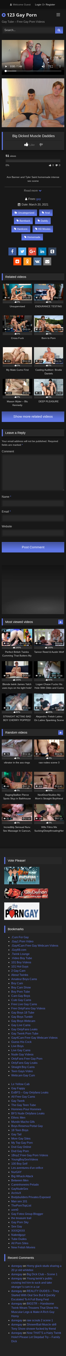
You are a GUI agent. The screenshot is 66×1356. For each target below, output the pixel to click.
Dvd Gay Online (21, 1146)
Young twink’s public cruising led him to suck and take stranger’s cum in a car (31, 1282)
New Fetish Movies (23, 1247)
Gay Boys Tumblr (22, 1016)
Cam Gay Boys (20, 995)
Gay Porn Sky (20, 1222)
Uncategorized (26, 212)
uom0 (14, 1209)
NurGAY (16, 1172)
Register (50, 4)
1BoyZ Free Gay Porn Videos (29, 1155)
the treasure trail (21, 1218)
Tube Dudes (19, 1239)
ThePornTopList (21, 1205)
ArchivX (16, 1192)
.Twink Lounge (20, 953)
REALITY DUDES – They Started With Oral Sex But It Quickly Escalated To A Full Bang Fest (35, 1295)
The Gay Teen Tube (23, 1105)
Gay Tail (16, 1134)
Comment (8, 451)
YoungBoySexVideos (24, 1159)
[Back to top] (55, 1345)
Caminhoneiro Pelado (25, 1184)
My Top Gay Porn (22, 1142)
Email (6, 511)
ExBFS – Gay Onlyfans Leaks (29, 1092)
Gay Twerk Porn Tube (24, 1033)
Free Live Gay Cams (24, 1004)
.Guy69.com (18, 949)
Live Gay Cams (20, 1050)
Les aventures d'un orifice (27, 1167)
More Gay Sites (20, 1138)
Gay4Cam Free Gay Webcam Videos (34, 1037)
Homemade (33, 237)
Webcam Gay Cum (23, 1075)
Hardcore (22, 228)
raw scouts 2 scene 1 (40, 1320)
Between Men (20, 1180)
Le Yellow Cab (20, 1084)
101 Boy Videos (21, 962)
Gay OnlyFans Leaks (24, 1029)
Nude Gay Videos (22, 1054)
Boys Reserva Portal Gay (27, 1126)
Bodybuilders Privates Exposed (31, 1197)
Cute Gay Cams (21, 1000)
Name (6, 496)
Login (38, 4)
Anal (47, 212)
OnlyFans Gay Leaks (24, 1062)
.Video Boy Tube (21, 958)
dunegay (16, 1265)
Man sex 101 (19, 1201)
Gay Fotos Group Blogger (27, 1213)
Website (7, 526)
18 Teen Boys (19, 1130)
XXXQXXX (18, 1230)
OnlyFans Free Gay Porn (26, 1058)
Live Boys (17, 1046)
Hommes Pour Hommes (26, 1109)
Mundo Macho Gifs (23, 1121)
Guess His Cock (21, 1041)
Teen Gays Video (22, 1071)
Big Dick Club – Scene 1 (42, 1274)
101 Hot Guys (19, 966)
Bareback (25, 220)
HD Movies (44, 228)
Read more (31, 190)
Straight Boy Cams (23, 1067)
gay (38, 198)
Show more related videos (33, 416)
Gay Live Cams (20, 1025)
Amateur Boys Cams (24, 979)
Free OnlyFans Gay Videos (28, 1008)
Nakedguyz (18, 1234)
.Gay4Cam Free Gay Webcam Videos (34, 945)
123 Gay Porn (21, 15)
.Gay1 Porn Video (22, 941)
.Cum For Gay (20, 937)
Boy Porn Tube (20, 991)
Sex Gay (16, 1226)
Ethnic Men (18, 1117)
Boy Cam (17, 983)
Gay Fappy (18, 1088)
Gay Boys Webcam (23, 1020)
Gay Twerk (18, 1100)
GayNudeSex (19, 1188)
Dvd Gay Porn (20, 1151)
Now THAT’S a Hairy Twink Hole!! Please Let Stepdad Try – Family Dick (36, 1337)
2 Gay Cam (18, 970)
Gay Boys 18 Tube (22, 1012)
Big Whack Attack (22, 1176)
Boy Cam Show (21, 987)
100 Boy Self (19, 1163)
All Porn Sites (19, 1243)
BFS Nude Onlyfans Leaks (28, 1113)
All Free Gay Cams (23, 1096)
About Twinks (19, 974)
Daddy (44, 220)
